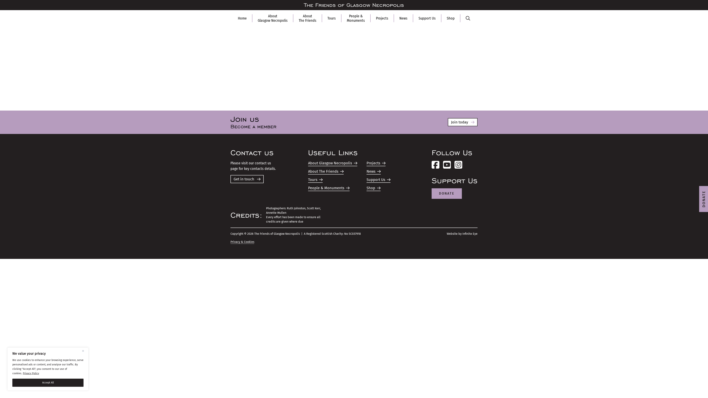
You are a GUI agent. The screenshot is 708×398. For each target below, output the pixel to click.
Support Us (427, 18)
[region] (47, 369)
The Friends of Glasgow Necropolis (354, 5)
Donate (446, 193)
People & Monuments (356, 18)
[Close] (84, 351)
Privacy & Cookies (242, 242)
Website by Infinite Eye (462, 233)
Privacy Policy (31, 373)
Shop (451, 18)
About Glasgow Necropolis (273, 18)
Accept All (48, 382)
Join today (459, 122)
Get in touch (244, 179)
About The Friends (307, 18)
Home (242, 18)
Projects (382, 18)
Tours (331, 18)
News (403, 18)
